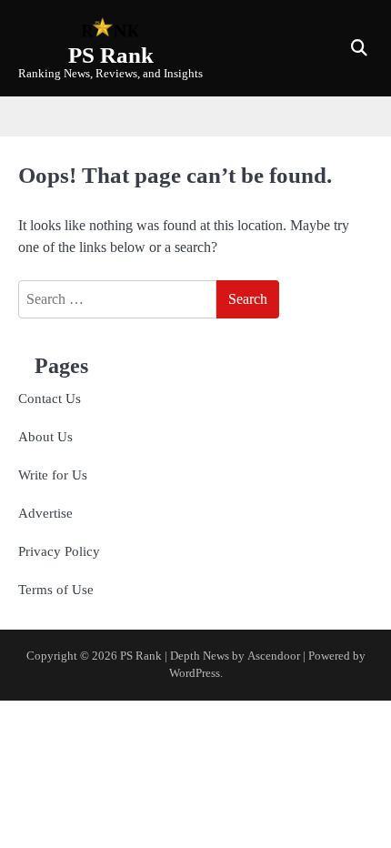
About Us (45, 436)
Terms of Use (56, 589)
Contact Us (49, 398)
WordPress (194, 673)
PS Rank (111, 54)
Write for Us (52, 475)
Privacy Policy (59, 551)
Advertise (45, 513)
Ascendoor (273, 656)
